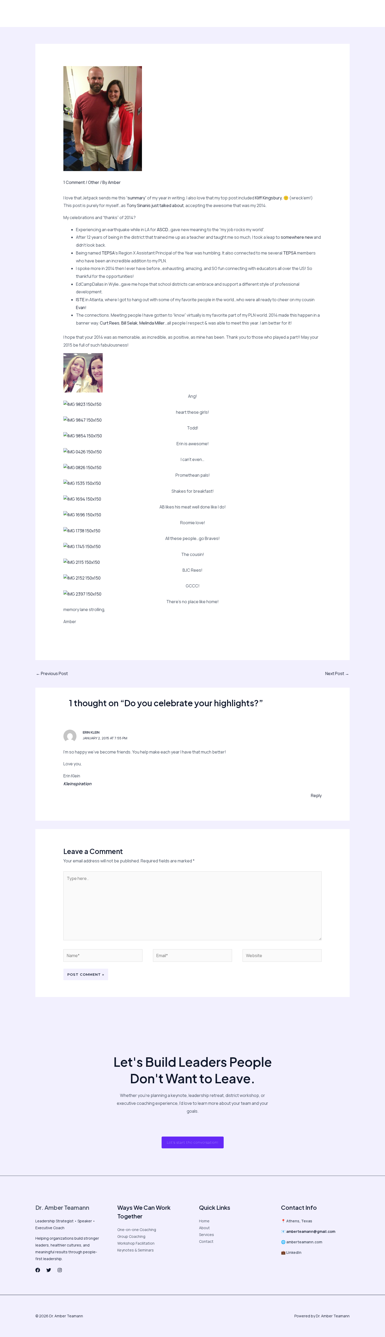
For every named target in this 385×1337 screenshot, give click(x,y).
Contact (223, 13)
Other (93, 182)
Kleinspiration (77, 784)
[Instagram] (283, 13)
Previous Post (52, 673)
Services (206, 1234)
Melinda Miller (152, 323)
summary (136, 198)
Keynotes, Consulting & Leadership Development (147, 13)
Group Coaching (131, 1236)
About (49, 13)
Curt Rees (109, 323)
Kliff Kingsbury (268, 198)
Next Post (337, 673)
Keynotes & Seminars (135, 1250)
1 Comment (74, 182)
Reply (316, 795)
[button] (326, 13)
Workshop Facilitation (136, 1243)
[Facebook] (261, 13)
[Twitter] (272, 13)
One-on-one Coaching (136, 1229)
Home (204, 1220)
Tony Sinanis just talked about (155, 205)
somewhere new (297, 237)
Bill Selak (129, 323)
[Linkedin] (294, 13)
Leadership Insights (79, 13)
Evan (80, 307)
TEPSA (108, 253)
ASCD (162, 229)
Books (203, 13)
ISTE (80, 300)
